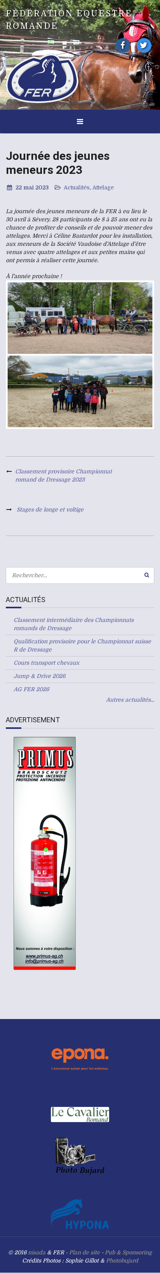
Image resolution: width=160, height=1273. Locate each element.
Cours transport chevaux (46, 663)
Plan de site (84, 1252)
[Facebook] (123, 45)
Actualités (77, 187)
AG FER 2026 (31, 689)
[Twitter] (144, 45)
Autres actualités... (130, 700)
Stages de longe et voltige (50, 509)
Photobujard (122, 1260)
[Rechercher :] (80, 575)
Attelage (103, 187)
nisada (36, 1252)
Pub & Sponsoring (128, 1252)
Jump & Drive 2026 (39, 676)
